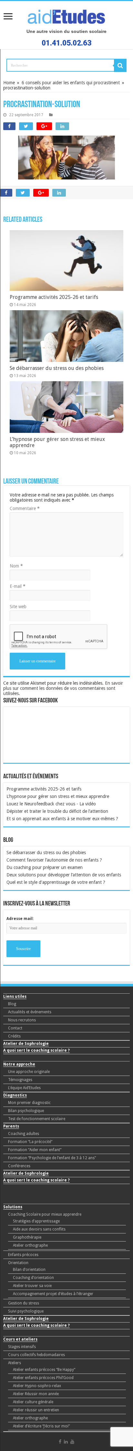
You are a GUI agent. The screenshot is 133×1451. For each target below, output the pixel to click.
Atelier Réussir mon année (36, 1394)
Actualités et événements (29, 1012)
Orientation (18, 1263)
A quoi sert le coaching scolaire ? (36, 1050)
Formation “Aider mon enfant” (34, 1150)
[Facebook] (60, 1442)
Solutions (12, 1207)
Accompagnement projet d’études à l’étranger (53, 1294)
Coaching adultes (23, 1133)
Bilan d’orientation (29, 1269)
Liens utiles (14, 996)
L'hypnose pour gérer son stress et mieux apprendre (57, 796)
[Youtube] (72, 1442)
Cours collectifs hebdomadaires (36, 1355)
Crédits (14, 1036)
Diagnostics (15, 1095)
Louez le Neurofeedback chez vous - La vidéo (51, 803)
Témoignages (20, 1080)
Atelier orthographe (30, 1245)
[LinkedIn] (65, 1442)
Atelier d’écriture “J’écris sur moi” (41, 1426)
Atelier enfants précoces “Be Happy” (44, 1369)
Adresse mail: (20, 918)
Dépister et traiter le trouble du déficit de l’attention (57, 811)
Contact (15, 1028)
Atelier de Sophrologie (26, 1043)
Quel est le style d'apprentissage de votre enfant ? (55, 882)
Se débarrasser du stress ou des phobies (46, 852)
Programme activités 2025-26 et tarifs (43, 789)
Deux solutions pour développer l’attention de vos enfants (63, 874)
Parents (11, 1126)
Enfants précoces (23, 1254)
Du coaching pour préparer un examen (44, 867)
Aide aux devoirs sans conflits (39, 1229)
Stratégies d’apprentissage (36, 1221)
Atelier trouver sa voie (32, 1285)
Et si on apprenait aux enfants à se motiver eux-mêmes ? (62, 818)
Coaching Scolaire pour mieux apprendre (44, 1214)
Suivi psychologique (26, 1311)
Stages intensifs (22, 1346)
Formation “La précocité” (30, 1141)
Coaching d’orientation (33, 1277)
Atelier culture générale (33, 1402)
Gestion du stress (23, 1303)
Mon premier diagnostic (29, 1102)
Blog (12, 1004)
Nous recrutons (22, 1020)
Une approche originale (29, 1071)
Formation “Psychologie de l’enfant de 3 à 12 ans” (52, 1158)
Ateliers (14, 1363)
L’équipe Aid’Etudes (24, 1088)
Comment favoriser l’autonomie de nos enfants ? (54, 860)
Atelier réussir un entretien (36, 1410)
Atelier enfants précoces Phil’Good (43, 1377)
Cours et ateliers (20, 1339)
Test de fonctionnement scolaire (36, 1119)
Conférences (19, 1166)
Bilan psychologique (26, 1111)
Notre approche (19, 1064)
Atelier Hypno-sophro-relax (37, 1386)
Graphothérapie (27, 1237)
